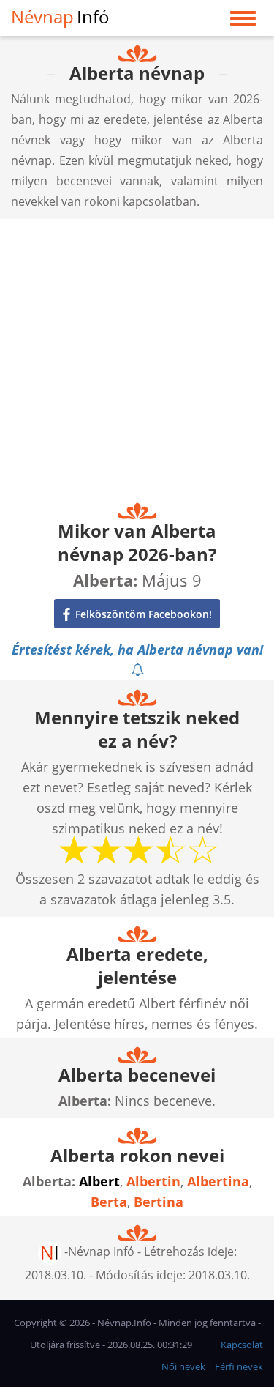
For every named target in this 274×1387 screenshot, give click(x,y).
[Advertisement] (137, 356)
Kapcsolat (242, 1344)
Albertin (153, 1181)
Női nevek (183, 1366)
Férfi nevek (239, 1366)
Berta (109, 1202)
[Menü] (243, 21)
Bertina (158, 1202)
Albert (99, 1181)
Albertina (218, 1181)
